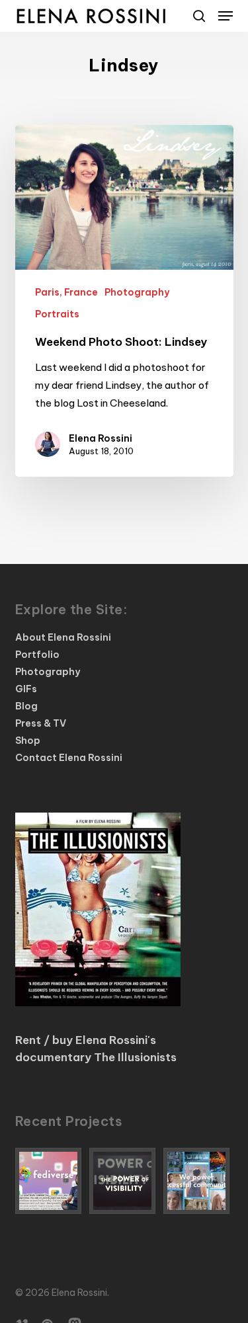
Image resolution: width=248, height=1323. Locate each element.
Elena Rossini (100, 438)
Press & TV (40, 723)
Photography (136, 292)
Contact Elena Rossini (68, 758)
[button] (225, 15)
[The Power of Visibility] (124, 1181)
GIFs (26, 689)
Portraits (57, 314)
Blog (26, 706)
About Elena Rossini (63, 637)
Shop (27, 740)
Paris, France (66, 292)
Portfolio (37, 655)
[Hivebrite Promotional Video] (198, 1181)
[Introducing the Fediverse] (50, 1181)
